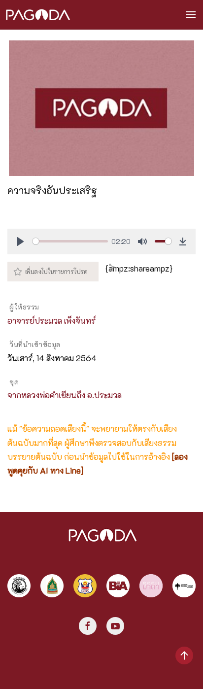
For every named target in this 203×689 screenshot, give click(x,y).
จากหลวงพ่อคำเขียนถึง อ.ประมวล (64, 395)
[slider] (70, 241)
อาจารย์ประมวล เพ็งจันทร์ (51, 320)
